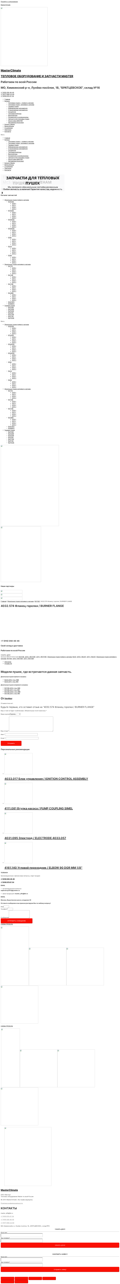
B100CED (11, 220)
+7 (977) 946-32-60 (7, 1223)
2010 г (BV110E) (18, 658)
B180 (10, 237)
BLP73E (11, 316)
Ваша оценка (5, 714)
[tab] (60, 662)
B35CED (11, 326)
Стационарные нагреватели (18, 110)
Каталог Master (9, 124)
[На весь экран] (35, 1278)
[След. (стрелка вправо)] (21, 1281)
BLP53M (11, 311)
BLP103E (11, 318)
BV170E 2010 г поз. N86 (12, 692)
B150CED (11, 228)
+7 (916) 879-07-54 (7, 1216)
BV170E (10, 284)
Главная (7, 99)
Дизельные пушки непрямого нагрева (17, 264)
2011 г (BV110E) (29, 658)
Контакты (7, 131)
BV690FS (11, 304)
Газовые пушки (13, 106)
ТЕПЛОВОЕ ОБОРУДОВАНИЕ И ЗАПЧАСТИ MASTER (37, 76)
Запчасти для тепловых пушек (18, 119)
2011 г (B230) (91, 657)
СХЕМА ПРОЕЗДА (7, 924)
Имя (3, 734)
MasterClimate (5, 5)
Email (3, 738)
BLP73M (11, 314)
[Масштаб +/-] (49, 1278)
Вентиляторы (12, 115)
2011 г (14, 214)
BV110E (10, 275)
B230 (10, 246)
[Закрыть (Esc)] (7, 1278)
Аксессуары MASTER (15, 121)
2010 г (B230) (81, 657)
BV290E (11, 293)
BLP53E (11, 313)
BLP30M (11, 309)
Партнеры (7, 130)
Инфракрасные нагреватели (17, 108)
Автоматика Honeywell (16, 122)
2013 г (14, 218)
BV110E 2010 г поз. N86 (12, 688)
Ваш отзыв (5, 731)
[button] (7, 92)
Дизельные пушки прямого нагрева (16, 324)
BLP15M (11, 307)
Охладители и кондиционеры (18, 117)
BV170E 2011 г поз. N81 (12, 693)
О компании (8, 128)
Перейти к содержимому (9, 2)
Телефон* (4, 909)
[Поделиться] (21, 1278)
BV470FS (11, 302)
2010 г (14, 212)
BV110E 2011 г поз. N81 (12, 690)
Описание (7, 662)
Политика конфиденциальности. (12, 1203)
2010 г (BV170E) (30, 657)
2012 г (14, 216)
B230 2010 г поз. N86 (11, 680)
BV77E (10, 266)
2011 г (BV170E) (41, 657)
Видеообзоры (9, 126)
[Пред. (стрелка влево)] (7, 1281)
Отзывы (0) (8, 663)
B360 (10, 255)
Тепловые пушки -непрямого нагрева (21, 105)
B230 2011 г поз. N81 (11, 682)
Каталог (7, 101)
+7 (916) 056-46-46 (7, 1219)
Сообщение (5, 917)
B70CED (11, 335)
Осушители (12, 112)
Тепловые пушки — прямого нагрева (21, 103)
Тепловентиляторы (14, 113)
